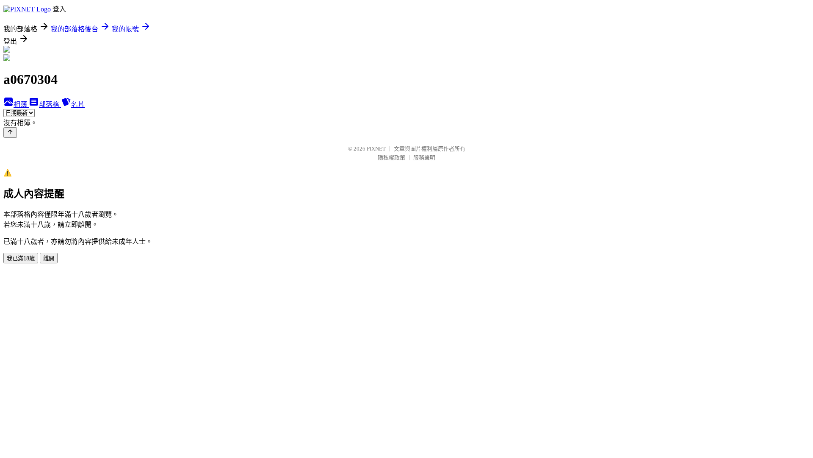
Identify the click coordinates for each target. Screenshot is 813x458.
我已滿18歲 (21, 258)
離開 (48, 258)
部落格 (50, 104)
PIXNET (376, 148)
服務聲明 (424, 157)
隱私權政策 (391, 157)
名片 (78, 104)
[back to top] (10, 132)
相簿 (21, 104)
